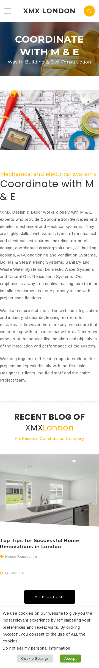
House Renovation (21, 556)
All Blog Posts (49, 597)
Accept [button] (70, 658)
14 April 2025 (15, 573)
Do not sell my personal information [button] (36, 648)
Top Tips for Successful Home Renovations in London (39, 543)
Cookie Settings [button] (35, 658)
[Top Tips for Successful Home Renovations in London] (49, 490)
